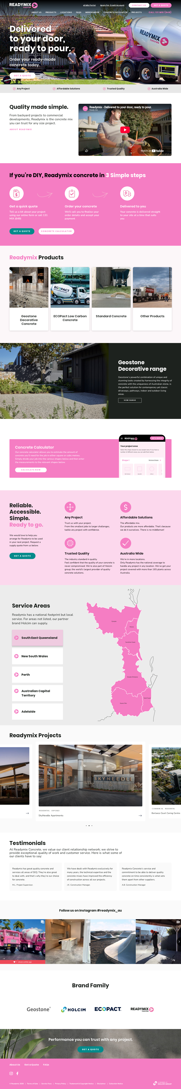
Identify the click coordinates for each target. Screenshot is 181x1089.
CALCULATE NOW (31, 470)
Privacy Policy (60, 1084)
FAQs (78, 12)
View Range (130, 400)
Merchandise (92, 12)
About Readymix (21, 129)
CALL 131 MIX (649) (160, 12)
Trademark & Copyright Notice (81, 1084)
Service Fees (46, 1084)
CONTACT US (139, 5)
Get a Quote (22, 75)
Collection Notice (116, 1084)
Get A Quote (161, 5)
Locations (66, 12)
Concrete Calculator (115, 12)
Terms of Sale (32, 1084)
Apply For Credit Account (112, 5)
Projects (137, 12)
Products (51, 12)
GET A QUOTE (21, 231)
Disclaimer (101, 1084)
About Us (36, 12)
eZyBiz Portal (89, 5)
